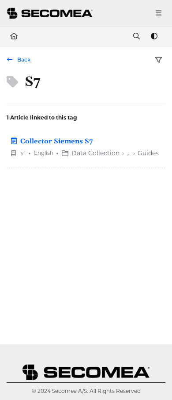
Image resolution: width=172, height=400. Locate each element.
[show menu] (158, 13)
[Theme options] (154, 36)
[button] (152, 378)
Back (23, 59)
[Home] (51, 13)
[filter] (158, 60)
